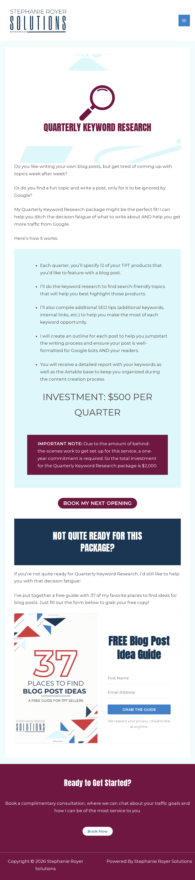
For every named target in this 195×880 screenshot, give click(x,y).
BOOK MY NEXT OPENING (97, 503)
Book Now (98, 831)
